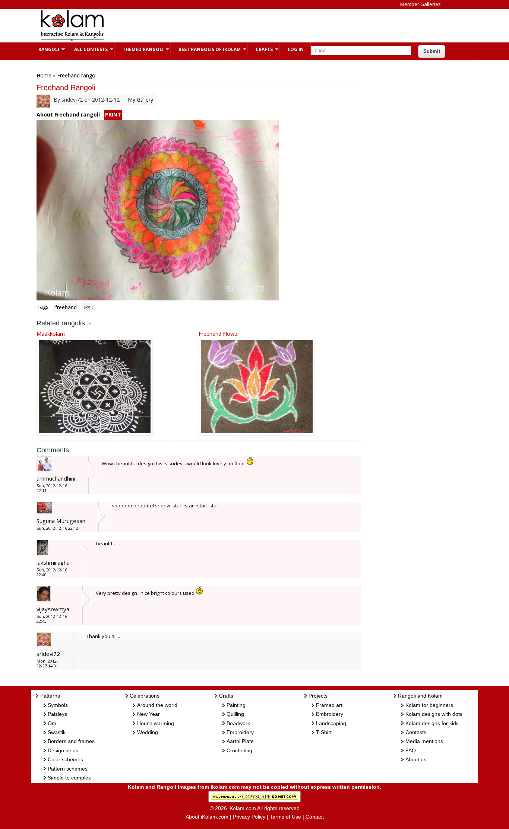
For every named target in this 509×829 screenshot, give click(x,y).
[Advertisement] (248, 25)
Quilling (235, 714)
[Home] (72, 40)
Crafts (260, 49)
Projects (318, 696)
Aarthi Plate (240, 741)
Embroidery (240, 732)
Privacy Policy (249, 817)
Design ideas (63, 750)
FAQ (410, 750)
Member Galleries (420, 4)
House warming (155, 723)
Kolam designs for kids (432, 723)
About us (415, 759)
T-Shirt (324, 732)
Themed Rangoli (139, 49)
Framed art (329, 705)
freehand (66, 307)
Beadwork (238, 723)
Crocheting (239, 750)
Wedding (147, 732)
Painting (236, 705)
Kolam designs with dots (433, 714)
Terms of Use (285, 817)
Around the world (157, 705)
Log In (296, 49)
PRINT (113, 114)
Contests (415, 732)
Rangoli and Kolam (420, 696)
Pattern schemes (68, 769)
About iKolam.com (207, 817)
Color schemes (65, 759)
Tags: (43, 306)
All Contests (87, 49)
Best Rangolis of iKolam (206, 49)
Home (44, 75)
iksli (88, 307)
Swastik (57, 732)
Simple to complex (69, 778)
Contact (315, 817)
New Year (148, 714)
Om (52, 723)
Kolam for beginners (429, 705)
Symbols (58, 705)
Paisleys (57, 714)
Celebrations (144, 696)
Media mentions (424, 741)
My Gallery (140, 99)
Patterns (50, 696)
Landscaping (331, 723)
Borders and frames (71, 741)
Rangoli (45, 49)
